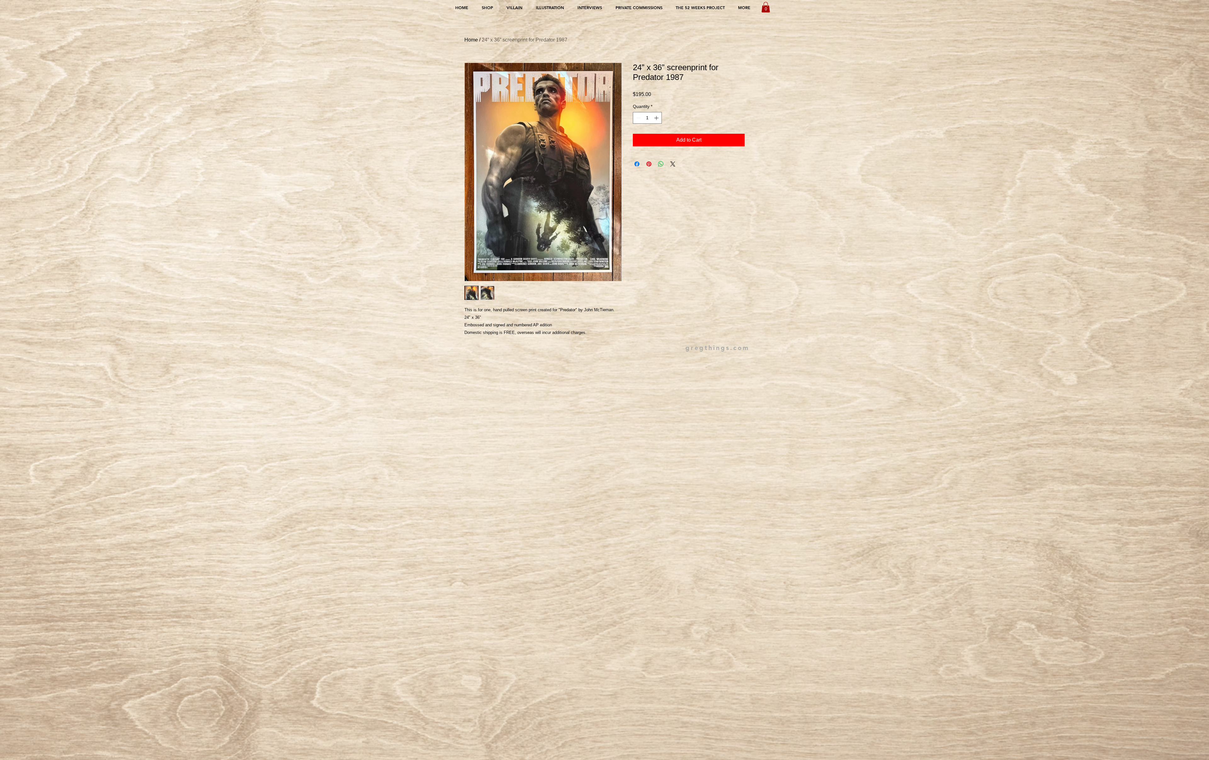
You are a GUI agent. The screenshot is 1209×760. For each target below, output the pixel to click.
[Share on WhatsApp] (661, 164)
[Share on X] (673, 164)
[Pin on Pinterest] (649, 164)
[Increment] (657, 117)
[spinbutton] (647, 117)
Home (471, 39)
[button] (765, 7)
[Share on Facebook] (637, 164)
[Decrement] (638, 117)
